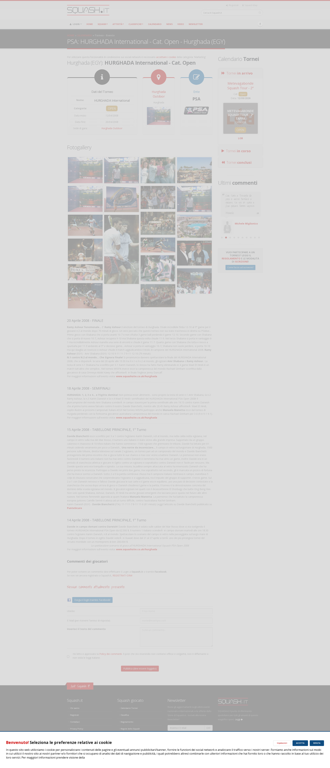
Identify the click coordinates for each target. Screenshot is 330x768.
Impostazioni (282, 743)
